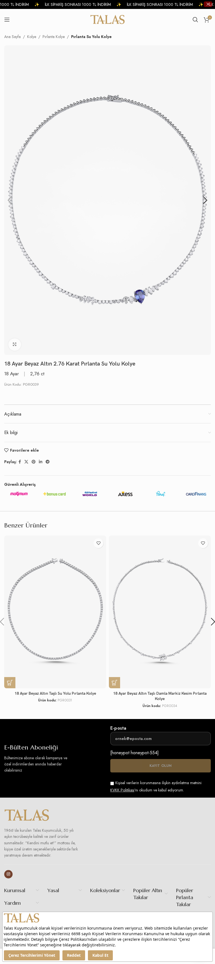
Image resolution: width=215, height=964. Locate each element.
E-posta (118, 728)
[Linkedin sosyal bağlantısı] (40, 462)
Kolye (31, 36)
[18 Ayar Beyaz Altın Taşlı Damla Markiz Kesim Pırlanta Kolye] (160, 612)
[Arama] (195, 19)
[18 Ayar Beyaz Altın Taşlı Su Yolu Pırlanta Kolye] (55, 612)
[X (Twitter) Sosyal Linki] (26, 462)
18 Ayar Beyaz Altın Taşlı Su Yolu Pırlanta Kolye (55, 693)
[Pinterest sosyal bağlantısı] (33, 462)
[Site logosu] (107, 19)
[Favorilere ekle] (98, 543)
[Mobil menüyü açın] (7, 19)
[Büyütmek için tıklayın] (14, 344)
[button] (9, 200)
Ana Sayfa (12, 36)
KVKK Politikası (122, 790)
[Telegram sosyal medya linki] (47, 462)
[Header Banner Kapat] (208, 4)
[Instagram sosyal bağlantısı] (8, 874)
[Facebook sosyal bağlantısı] (20, 462)
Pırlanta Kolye (54, 36)
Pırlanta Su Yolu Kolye (91, 36)
